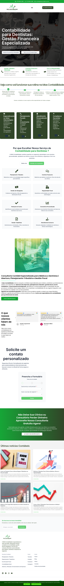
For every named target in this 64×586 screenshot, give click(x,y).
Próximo (32, 398)
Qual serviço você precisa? (28, 386)
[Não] (62, 583)
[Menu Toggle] (32, 7)
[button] (62, 318)
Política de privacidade (36, 584)
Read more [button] (43, 320)
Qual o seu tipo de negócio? (29, 392)
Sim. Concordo (27, 584)
